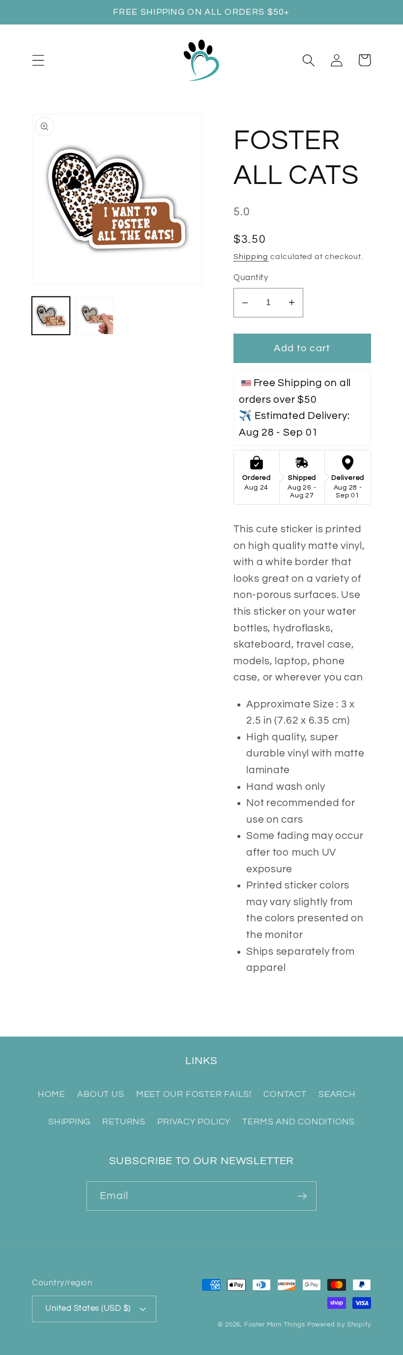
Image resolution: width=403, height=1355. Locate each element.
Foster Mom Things (274, 1324)
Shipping (250, 257)
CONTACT (284, 1094)
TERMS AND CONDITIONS (298, 1121)
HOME (51, 1094)
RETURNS (123, 1121)
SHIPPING (69, 1121)
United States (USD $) (88, 1308)
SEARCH (337, 1094)
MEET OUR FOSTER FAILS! (194, 1094)
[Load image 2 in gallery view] (95, 316)
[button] (38, 60)
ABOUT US (100, 1094)
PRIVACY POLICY (193, 1121)
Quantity (250, 277)
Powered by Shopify (339, 1324)
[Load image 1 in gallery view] (51, 316)
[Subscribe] (302, 1196)
